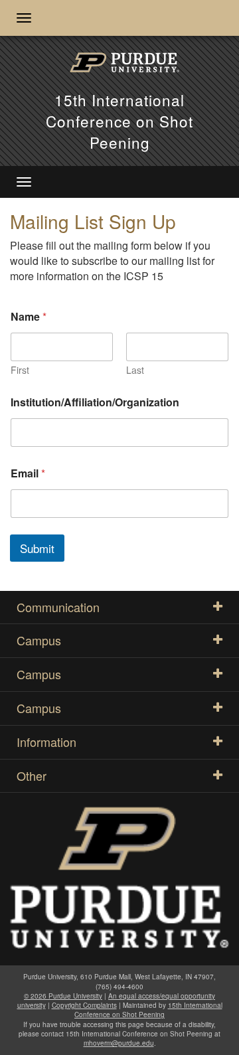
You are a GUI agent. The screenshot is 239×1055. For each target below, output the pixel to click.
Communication (58, 606)
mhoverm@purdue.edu (119, 1043)
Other (31, 775)
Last (135, 370)
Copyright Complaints (84, 1005)
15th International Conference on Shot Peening (119, 121)
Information (46, 741)
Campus (39, 640)
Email (28, 473)
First (20, 370)
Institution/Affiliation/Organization (95, 402)
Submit (37, 548)
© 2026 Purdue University (63, 996)
